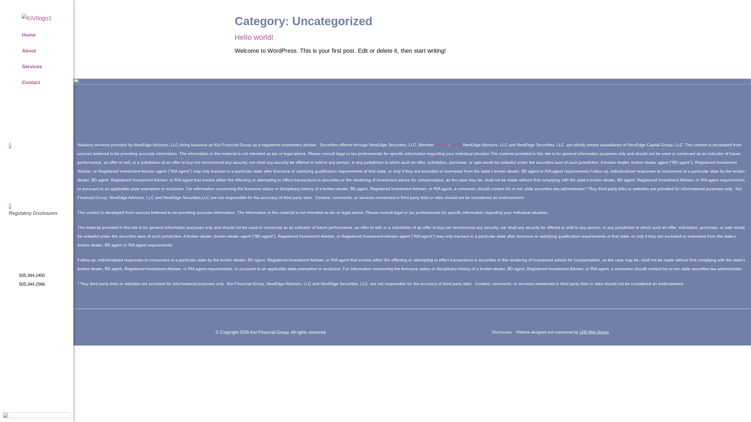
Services (32, 66)
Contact (31, 82)
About (29, 51)
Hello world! (254, 37)
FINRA (441, 144)
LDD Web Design (594, 332)
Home (28, 35)
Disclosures (502, 332)
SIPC (456, 144)
